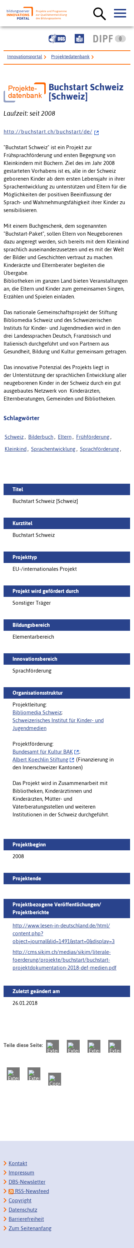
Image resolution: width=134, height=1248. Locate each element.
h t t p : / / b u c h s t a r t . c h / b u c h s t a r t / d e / (48, 132)
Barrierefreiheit (26, 1219)
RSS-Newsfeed (31, 1191)
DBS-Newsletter (27, 1182)
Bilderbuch (40, 437)
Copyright (20, 1200)
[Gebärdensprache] (57, 38)
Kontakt (18, 1163)
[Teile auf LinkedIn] (13, 1073)
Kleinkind (15, 449)
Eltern (64, 437)
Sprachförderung (99, 449)
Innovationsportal (24, 56)
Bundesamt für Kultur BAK (43, 752)
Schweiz (14, 437)
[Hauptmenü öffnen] (120, 13)
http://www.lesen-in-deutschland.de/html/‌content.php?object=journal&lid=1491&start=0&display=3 (64, 933)
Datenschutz (23, 1210)
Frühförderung (92, 437)
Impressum (21, 1172)
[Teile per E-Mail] (34, 1073)
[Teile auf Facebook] (73, 1046)
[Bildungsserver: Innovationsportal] (37, 13)
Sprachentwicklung (53, 449)
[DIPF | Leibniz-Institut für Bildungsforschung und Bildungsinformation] (109, 38)
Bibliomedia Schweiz (37, 712)
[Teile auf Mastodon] (52, 1046)
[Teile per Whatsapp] (114, 1046)
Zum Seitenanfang (30, 1228)
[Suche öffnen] (99, 14)
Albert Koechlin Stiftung (40, 759)
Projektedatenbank (70, 56)
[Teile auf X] (94, 1046)
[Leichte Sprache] (79, 38)
